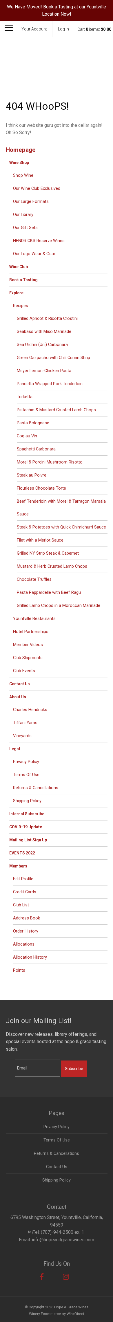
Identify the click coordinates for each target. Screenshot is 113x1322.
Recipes (20, 305)
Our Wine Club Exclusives (36, 188)
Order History (25, 931)
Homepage (21, 149)
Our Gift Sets (25, 227)
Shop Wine (23, 175)
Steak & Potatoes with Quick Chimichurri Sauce (61, 527)
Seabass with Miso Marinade (44, 331)
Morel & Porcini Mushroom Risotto (50, 462)
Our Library (23, 214)
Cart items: (94, 29)
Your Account (34, 29)
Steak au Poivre (31, 475)
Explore (16, 293)
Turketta (24, 396)
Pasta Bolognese (33, 422)
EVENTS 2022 (22, 853)
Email (10, 1062)
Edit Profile (23, 878)
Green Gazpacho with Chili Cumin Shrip (53, 357)
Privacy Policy (26, 761)
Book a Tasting (23, 279)
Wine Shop (19, 162)
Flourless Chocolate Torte (41, 488)
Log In (63, 29)
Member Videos (28, 644)
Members (18, 866)
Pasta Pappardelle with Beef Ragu (49, 592)
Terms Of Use (26, 774)
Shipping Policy (27, 800)
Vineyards (22, 735)
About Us (17, 697)
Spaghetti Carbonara (36, 449)
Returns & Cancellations (35, 787)
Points (19, 970)
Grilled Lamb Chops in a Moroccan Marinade (58, 605)
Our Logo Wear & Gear (34, 253)
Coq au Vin (27, 436)
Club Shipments (28, 657)
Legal (14, 748)
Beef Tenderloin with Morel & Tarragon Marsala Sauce (61, 508)
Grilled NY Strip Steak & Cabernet (48, 553)
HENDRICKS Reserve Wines (39, 240)
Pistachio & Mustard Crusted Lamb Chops (56, 409)
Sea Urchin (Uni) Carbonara (42, 344)
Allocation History (30, 957)
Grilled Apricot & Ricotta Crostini (47, 318)
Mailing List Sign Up (28, 840)
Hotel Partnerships (30, 631)
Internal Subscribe (26, 813)
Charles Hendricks (30, 709)
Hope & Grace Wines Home (56, 59)
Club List (21, 905)
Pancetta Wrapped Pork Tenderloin (50, 383)
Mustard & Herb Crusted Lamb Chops (52, 566)
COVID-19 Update (25, 827)
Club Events (24, 670)
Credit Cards (24, 891)
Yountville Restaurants (34, 618)
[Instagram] (66, 1277)
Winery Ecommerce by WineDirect (56, 1314)
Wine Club (18, 266)
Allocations (23, 944)
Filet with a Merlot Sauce (40, 540)
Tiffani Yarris (25, 722)
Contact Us (19, 683)
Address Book (26, 918)
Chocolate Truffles (34, 579)
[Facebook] (41, 1277)
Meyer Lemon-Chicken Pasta (44, 370)
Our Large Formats (31, 201)
